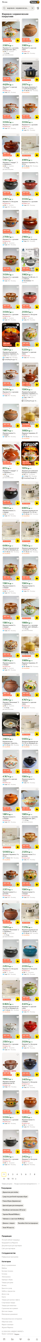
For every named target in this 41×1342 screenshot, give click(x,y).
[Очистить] (32, 8)
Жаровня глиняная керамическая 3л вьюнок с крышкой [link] (9, 1082)
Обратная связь (7, 1322)
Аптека (4, 1285)
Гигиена (4, 1274)
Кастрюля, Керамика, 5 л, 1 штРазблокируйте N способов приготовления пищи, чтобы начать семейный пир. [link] (30, 88)
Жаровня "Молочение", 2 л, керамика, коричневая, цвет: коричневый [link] (11, 930)
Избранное (20, 1339)
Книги (4, 1297)
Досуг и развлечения (9, 1265)
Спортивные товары (8, 1303)
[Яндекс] (17, 1334)
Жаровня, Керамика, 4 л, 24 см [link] (30, 163)
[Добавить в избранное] (17, 20)
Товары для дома (7, 1282)
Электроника (6, 1277)
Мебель (4, 1268)
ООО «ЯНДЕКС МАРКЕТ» (15, 1331)
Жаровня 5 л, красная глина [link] (29, 48)
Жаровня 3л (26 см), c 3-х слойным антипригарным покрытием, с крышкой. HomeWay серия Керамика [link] (30, 278)
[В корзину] (17, 40)
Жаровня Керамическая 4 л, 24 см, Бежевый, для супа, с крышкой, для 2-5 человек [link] (11, 549)
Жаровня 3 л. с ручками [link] (10, 125)
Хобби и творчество (8, 1291)
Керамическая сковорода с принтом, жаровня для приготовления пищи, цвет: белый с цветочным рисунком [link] (10, 742)
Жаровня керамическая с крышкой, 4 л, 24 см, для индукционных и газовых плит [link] (30, 511)
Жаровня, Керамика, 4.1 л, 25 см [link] (30, 434)
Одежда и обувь (7, 1280)
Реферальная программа (10, 1257)
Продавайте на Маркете (10, 1243)
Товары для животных (9, 1305)
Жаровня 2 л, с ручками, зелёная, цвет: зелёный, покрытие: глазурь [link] (30, 626)
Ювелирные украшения (9, 1314)
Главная (4, 1339)
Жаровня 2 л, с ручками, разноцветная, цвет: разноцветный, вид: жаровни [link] (30, 817)
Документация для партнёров (12, 1245)
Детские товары (7, 1311)
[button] (38, 8)
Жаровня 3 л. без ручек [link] (10, 201)
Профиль (37, 1339)
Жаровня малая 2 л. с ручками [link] (29, 855)
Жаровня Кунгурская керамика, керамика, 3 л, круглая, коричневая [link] (10, 353)
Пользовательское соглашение (12, 1319)
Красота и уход (7, 1288)
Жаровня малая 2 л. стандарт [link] (9, 434)
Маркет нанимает (7, 1324)
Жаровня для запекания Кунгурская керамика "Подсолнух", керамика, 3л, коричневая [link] (30, 471)
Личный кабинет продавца (11, 1240)
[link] (10, 1192)
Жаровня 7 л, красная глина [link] (10, 88)
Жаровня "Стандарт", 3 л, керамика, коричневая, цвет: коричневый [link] (10, 163)
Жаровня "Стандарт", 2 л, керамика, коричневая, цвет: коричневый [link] (10, 471)
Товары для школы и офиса (11, 1300)
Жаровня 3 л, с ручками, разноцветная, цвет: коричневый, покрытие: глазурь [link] (11, 48)
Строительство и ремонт (10, 1308)
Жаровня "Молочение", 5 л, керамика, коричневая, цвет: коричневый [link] (11, 703)
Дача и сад (5, 1294)
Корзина (29, 1339)
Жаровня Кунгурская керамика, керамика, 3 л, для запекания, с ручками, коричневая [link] (29, 393)
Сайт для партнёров (8, 1248)
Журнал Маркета (7, 1327)
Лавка (12, 1339)
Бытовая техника (7, 1271)
